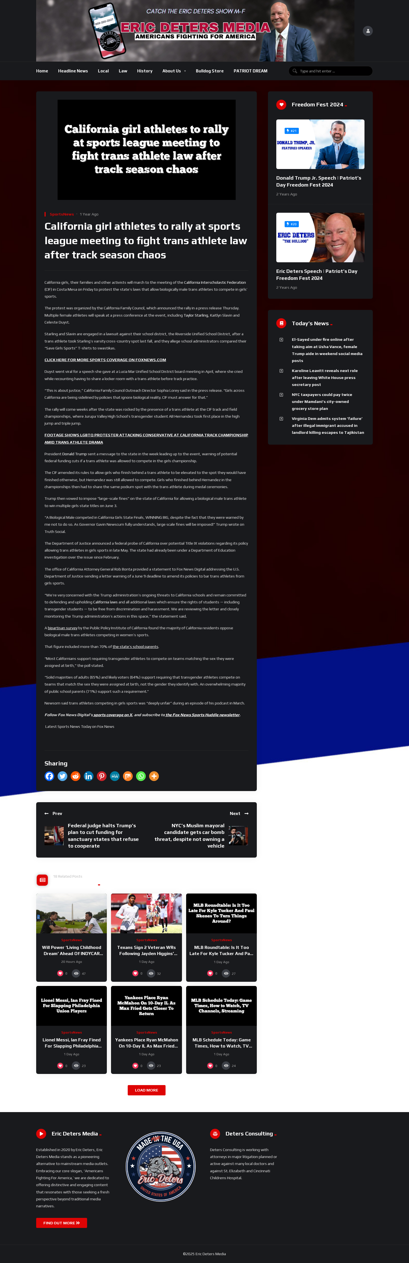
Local (103, 70)
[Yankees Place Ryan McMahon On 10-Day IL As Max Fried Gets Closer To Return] (146, 1006)
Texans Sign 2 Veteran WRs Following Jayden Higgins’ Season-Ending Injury (146, 953)
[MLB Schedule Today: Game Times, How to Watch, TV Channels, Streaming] (221, 1006)
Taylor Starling (196, 315)
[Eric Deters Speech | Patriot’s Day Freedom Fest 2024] (320, 237)
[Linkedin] (88, 776)
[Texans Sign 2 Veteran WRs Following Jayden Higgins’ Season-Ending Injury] (146, 913)
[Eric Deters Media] (195, 31)
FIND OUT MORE (59, 1223)
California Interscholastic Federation (215, 282)
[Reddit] (75, 776)
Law (123, 70)
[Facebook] (49, 776)
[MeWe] (115, 776)
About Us (171, 70)
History (144, 70)
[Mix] (128, 776)
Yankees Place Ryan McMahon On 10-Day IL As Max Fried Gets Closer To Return (146, 1045)
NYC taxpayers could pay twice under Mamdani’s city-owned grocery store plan (322, 401)
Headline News (73, 70)
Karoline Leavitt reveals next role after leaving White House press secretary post (325, 377)
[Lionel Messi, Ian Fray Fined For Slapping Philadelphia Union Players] (71, 1006)
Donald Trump (74, 454)
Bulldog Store (210, 70)
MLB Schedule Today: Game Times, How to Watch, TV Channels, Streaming (222, 1045)
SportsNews (62, 214)
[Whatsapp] (141, 776)
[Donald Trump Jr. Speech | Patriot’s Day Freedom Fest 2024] (320, 144)
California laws (105, 602)
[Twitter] (62, 776)
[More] (154, 776)
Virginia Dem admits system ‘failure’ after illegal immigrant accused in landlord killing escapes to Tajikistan (328, 425)
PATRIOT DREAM (250, 70)
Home (42, 70)
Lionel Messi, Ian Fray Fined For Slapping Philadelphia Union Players (72, 1045)
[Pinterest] (102, 776)
